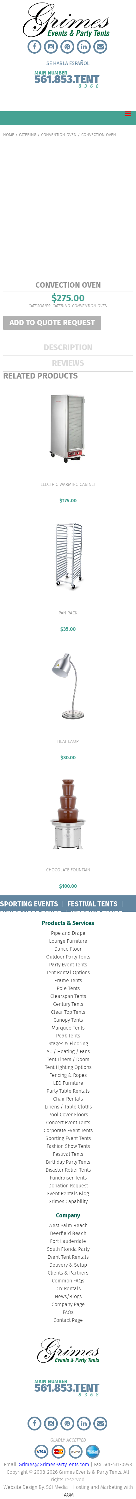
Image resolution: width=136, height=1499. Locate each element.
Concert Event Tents (68, 1123)
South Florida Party (68, 1249)
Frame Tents (68, 981)
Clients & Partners (68, 1273)
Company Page (68, 1305)
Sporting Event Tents (68, 1139)
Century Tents (68, 1004)
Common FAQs (68, 1281)
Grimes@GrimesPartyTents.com (54, 1465)
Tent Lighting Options (68, 1068)
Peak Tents (68, 1036)
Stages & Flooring (68, 1044)
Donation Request (68, 1186)
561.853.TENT (66, 78)
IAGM (68, 1495)
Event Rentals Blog (68, 1194)
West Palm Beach (68, 1226)
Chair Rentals (68, 1099)
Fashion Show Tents (68, 1146)
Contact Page (68, 1320)
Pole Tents (68, 989)
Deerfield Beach (68, 1234)
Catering (27, 135)
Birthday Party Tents (68, 1162)
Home (8, 135)
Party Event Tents (68, 965)
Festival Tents (68, 1154)
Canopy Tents (68, 1020)
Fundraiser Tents (68, 1178)
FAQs (68, 1313)
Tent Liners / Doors (68, 1060)
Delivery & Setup (68, 1265)
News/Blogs (68, 1297)
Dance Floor (68, 949)
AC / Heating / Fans (68, 1052)
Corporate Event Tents (68, 1131)
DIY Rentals (68, 1289)
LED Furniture (68, 1083)
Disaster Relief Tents (68, 1170)
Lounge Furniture (68, 941)
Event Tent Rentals (68, 1257)
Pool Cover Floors (68, 1115)
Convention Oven (59, 135)
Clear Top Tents (68, 1012)
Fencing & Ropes (68, 1075)
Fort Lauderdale (68, 1241)
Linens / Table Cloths (68, 1107)
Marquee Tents (68, 1028)
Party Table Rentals (68, 1091)
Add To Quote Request (52, 323)
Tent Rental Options (68, 973)
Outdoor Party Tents (68, 957)
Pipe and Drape (68, 933)
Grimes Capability (68, 1202)
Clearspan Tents (68, 996)
